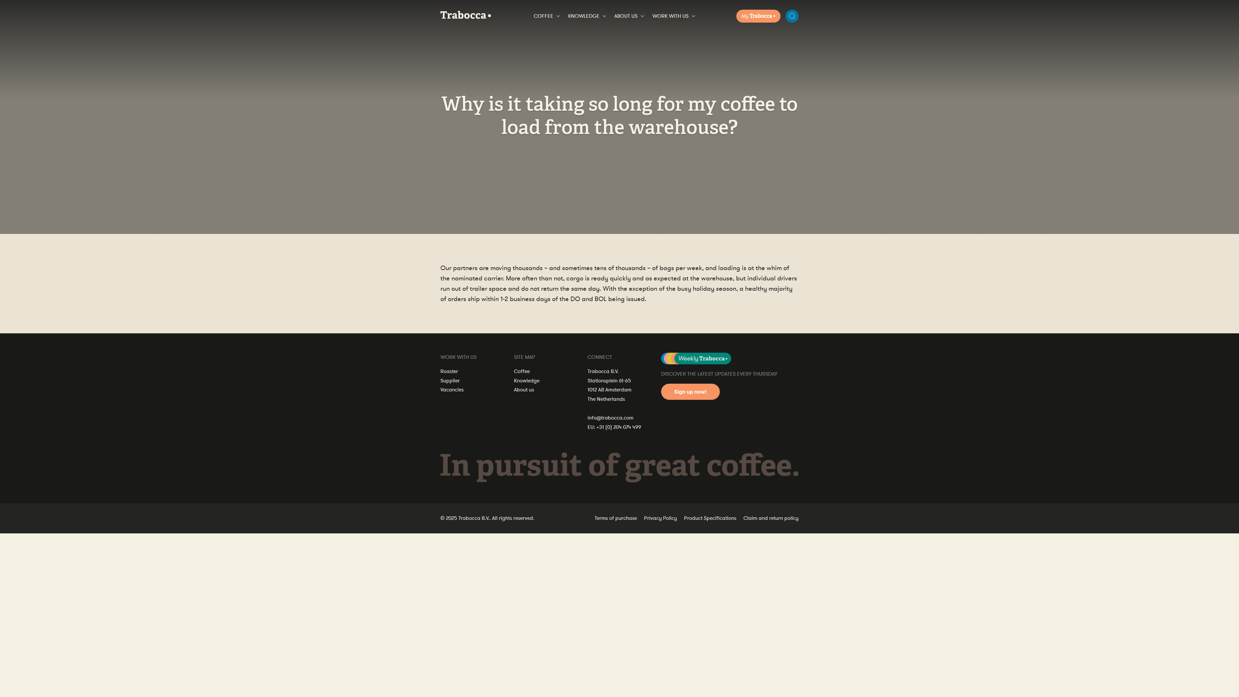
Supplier (450, 380)
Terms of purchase (616, 518)
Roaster (449, 371)
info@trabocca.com (610, 417)
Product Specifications (710, 518)
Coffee (543, 16)
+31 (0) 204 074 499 (618, 427)
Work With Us (670, 16)
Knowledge (583, 16)
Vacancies (452, 389)
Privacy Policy (660, 518)
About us (626, 16)
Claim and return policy (771, 518)
